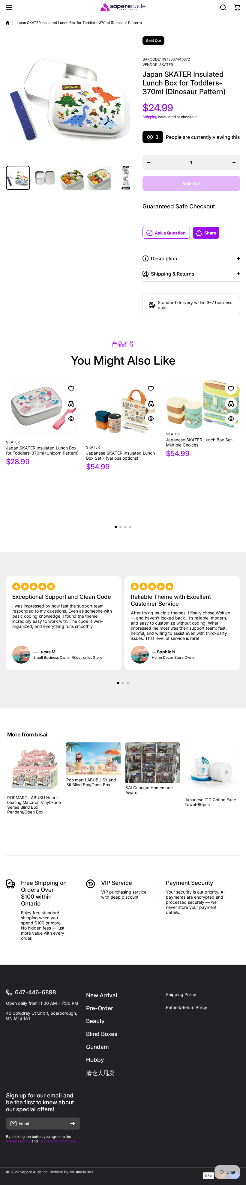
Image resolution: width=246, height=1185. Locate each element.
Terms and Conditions (57, 1141)
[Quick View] (71, 419)
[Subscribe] (72, 1124)
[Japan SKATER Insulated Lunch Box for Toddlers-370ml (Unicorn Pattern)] (43, 408)
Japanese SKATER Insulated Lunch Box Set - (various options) (120, 455)
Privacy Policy (18, 1141)
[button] (216, 233)
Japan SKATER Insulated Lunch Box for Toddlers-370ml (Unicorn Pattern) (42, 450)
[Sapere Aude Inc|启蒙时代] (123, 7)
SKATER (166, 64)
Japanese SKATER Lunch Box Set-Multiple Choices (200, 442)
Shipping (149, 117)
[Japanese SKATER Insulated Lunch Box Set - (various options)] (123, 411)
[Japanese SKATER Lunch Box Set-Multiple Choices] (203, 404)
